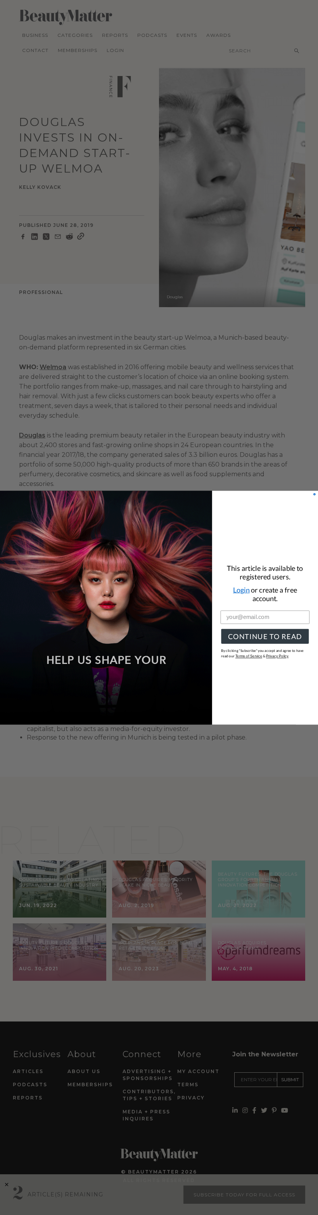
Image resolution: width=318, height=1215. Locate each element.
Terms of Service (248, 656)
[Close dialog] (314, 494)
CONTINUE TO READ (265, 636)
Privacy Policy (277, 656)
